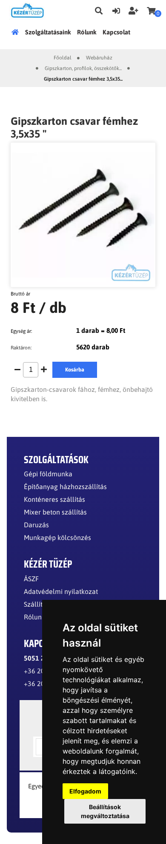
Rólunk (87, 32)
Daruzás (36, 525)
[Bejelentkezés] (116, 10)
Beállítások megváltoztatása (105, 811)
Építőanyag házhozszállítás (65, 486)
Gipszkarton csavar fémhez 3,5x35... (83, 79)
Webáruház (99, 58)
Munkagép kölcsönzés (57, 537)
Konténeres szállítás (54, 499)
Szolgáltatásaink (48, 32)
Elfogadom (85, 791)
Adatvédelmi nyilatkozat (61, 591)
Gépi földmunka (48, 474)
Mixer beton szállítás (55, 512)
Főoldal (16, 32)
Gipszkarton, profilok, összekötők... (83, 68)
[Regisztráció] (133, 10)
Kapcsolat (116, 32)
